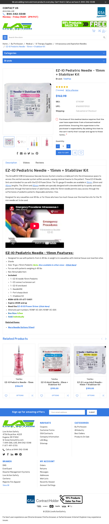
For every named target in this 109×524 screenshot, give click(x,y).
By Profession (81, 427)
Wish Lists (44, 479)
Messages (44, 472)
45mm (8, 186)
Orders (43, 465)
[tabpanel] (9, 141)
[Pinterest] (37, 153)
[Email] (21, 153)
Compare (99, 30)
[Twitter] (29, 153)
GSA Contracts (46, 433)
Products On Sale (82, 437)
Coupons (43, 427)
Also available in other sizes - (57, 265)
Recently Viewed (47, 482)
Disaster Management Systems (16, 472)
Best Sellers (80, 433)
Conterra (6, 479)
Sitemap (43, 443)
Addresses (44, 475)
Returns (43, 469)
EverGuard (7, 469)
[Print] (25, 153)
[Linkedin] (32, 153)
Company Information (49, 437)
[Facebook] (17, 153)
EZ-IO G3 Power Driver (31, 306)
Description (11, 162)
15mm (89, 182)
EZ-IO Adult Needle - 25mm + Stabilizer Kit (54, 383)
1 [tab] (28, 149)
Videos (26, 162)
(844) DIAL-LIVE (8, 11)
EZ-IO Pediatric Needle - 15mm (19, 382)
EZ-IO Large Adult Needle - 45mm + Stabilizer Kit (90, 383)
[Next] (106, 339)
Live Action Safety (11, 475)
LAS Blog (43, 440)
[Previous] (102, 339)
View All (6, 485)
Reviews (40, 162)
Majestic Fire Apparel (11, 482)
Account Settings (47, 485)
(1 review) (60, 90)
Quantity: (60, 141)
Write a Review (72, 90)
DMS (4, 465)
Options (20, 395)
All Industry (79, 430)
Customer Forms (47, 430)
